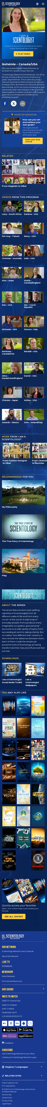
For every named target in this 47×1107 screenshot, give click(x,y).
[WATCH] (38, 728)
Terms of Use (6, 1095)
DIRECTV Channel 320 (11, 1001)
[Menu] (43, 4)
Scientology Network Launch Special (17, 951)
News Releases (8, 976)
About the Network (10, 956)
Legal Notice (6, 1104)
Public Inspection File (10, 1083)
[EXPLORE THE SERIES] (9, 706)
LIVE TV (6, 961)
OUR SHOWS (7, 989)
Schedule (7, 966)
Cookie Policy (7, 1098)
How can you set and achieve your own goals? (32, 122)
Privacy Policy (7, 1101)
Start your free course (32, 140)
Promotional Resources (12, 981)
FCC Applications (8, 1086)
